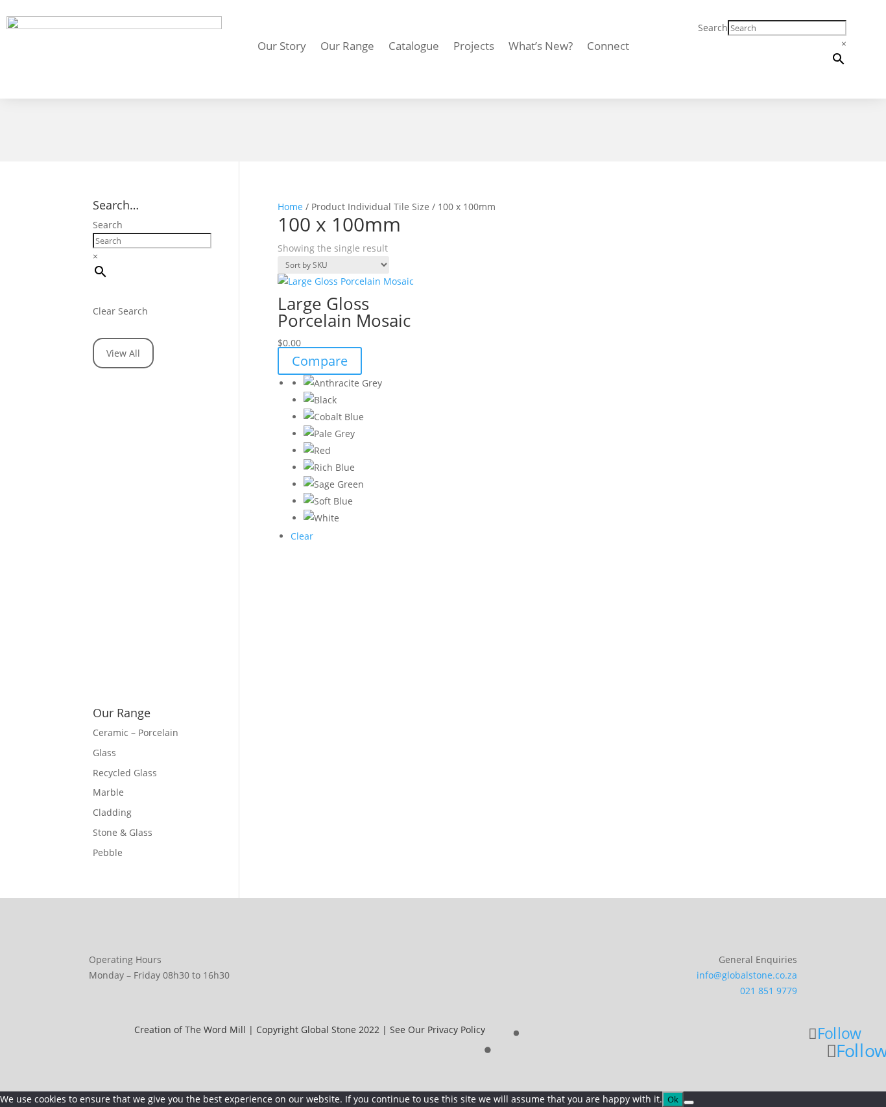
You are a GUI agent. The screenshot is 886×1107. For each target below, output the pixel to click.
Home (290, 206)
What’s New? (541, 47)
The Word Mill (215, 1029)
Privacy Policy (456, 1029)
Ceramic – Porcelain (135, 732)
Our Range (347, 47)
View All (123, 353)
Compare (320, 361)
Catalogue (414, 47)
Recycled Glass (125, 773)
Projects (473, 47)
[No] (689, 1102)
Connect (608, 47)
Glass (104, 752)
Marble (108, 792)
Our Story (281, 47)
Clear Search (120, 311)
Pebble (108, 852)
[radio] (364, 383)
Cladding (112, 812)
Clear (302, 536)
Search (713, 27)
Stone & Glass (122, 832)
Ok (672, 1099)
